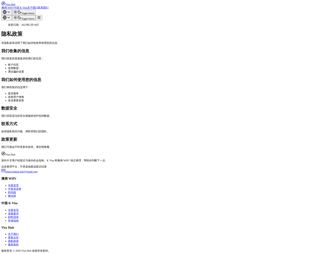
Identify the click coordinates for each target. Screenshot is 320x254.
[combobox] (6, 12)
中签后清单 (14, 188)
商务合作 (13, 237)
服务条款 (13, 244)
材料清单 (13, 217)
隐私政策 (13, 241)
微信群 (12, 195)
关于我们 (32, 7)
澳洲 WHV (7, 7)
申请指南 (13, 220)
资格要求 (13, 213)
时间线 (12, 192)
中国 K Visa (20, 7)
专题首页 (13, 185)
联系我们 (43, 7)
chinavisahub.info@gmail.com (21, 171)
